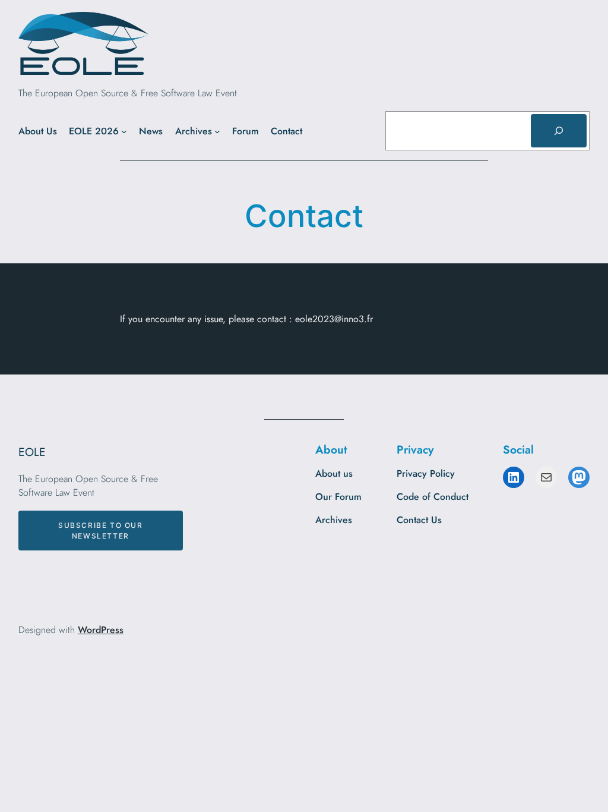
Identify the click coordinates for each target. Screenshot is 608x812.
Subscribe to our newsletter (100, 530)
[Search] (559, 130)
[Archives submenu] (217, 131)
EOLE (32, 451)
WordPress (101, 630)
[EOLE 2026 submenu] (124, 131)
